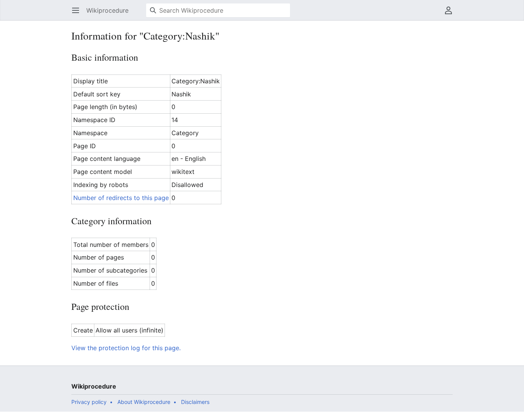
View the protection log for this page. (126, 348)
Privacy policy (89, 402)
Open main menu (78, 14)
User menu (451, 14)
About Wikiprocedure (143, 402)
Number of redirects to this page (121, 198)
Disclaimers (195, 402)
